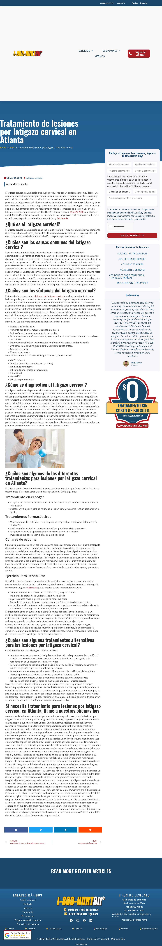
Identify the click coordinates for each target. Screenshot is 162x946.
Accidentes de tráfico (132, 259)
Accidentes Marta (132, 264)
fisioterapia (62, 218)
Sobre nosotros (27, 899)
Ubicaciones (109, 50)
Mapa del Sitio (118, 938)
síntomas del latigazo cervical (49, 296)
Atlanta (11, 147)
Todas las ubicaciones (28, 924)
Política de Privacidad (98, 938)
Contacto (27, 904)
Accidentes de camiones (132, 253)
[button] (16, 830)
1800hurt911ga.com (54, 938)
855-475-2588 (76, 212)
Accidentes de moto (132, 270)
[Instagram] (78, 920)
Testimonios (28, 916)
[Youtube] (84, 920)
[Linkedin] (91, 920)
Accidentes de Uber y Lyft (132, 283)
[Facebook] (71, 920)
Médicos (100, 56)
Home (3, 147)
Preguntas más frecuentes (28, 920)
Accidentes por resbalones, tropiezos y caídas (126, 276)
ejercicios (32, 587)
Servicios (84, 50)
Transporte (27, 912)
